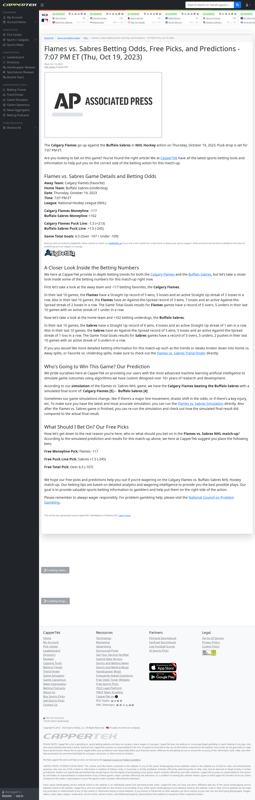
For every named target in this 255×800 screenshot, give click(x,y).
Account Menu (16, 22)
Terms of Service (213, 638)
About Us (49, 692)
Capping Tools (52, 663)
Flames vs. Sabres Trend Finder (181, 353)
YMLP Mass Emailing (109, 692)
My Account (15, 17)
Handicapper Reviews (21, 67)
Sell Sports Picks (54, 701)
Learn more (124, 515)
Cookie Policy (210, 646)
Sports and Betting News (68, 38)
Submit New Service (109, 659)
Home (47, 638)
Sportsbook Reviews (20, 72)
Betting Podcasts (18, 115)
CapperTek (49, 38)
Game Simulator (17, 100)
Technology (103, 638)
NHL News (49, 67)
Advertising (103, 646)
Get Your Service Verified (112, 655)
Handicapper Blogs (108, 671)
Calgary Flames (163, 274)
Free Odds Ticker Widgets (113, 680)
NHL (86, 38)
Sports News (15, 45)
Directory (13, 62)
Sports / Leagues (18, 40)
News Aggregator (18, 110)
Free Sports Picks (107, 684)
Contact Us (50, 705)
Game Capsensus (18, 105)
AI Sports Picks (159, 651)
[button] (248, 4)
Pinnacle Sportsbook (162, 638)
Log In (19, 795)
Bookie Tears (15, 77)
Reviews (48, 659)
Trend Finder (15, 95)
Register (7, 795)
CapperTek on (105, 696)
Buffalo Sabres (199, 274)
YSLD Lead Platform (109, 688)
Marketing (103, 642)
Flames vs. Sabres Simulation (200, 403)
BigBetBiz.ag (115, 243)
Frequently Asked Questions (114, 676)
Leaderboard (15, 57)
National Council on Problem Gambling (121, 759)
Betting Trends (16, 90)
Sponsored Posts (107, 651)
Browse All (14, 128)
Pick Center (14, 35)
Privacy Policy (211, 642)
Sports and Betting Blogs (112, 667)
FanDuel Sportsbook (162, 642)
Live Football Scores (162, 646)
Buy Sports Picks (54, 696)
